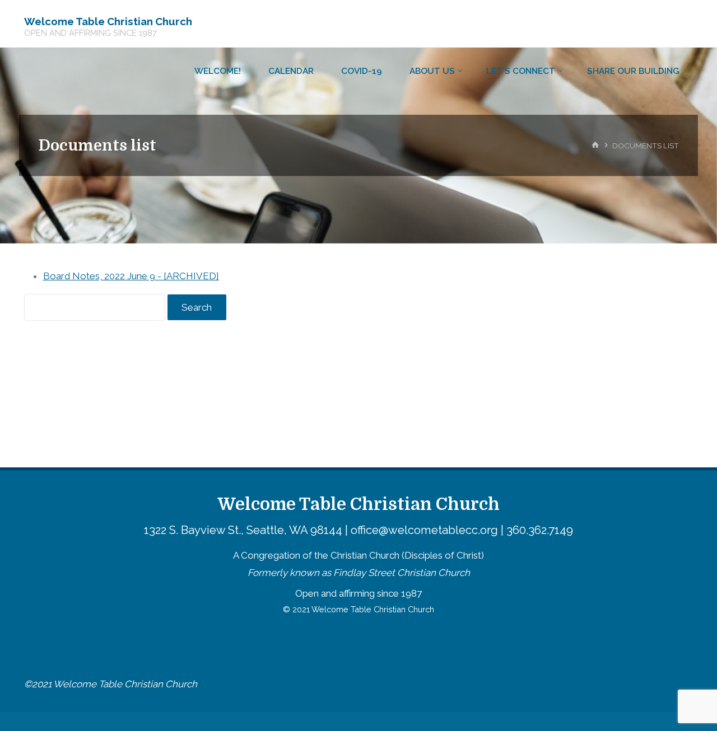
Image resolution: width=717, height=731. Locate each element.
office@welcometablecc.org (424, 530)
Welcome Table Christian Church (108, 21)
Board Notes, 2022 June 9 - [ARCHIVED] (131, 276)
